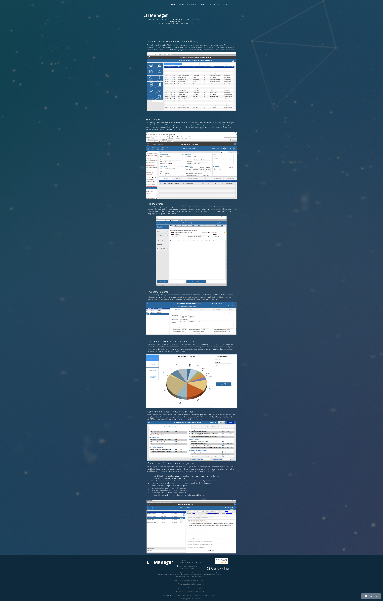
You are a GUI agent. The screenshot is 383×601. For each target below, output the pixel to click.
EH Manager (156, 15)
